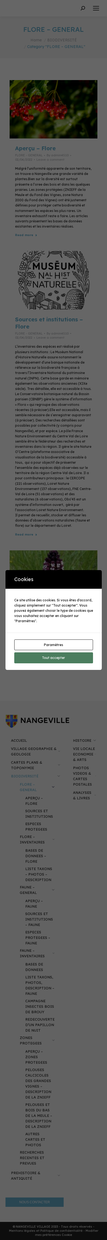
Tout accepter (53, 658)
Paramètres (53, 645)
